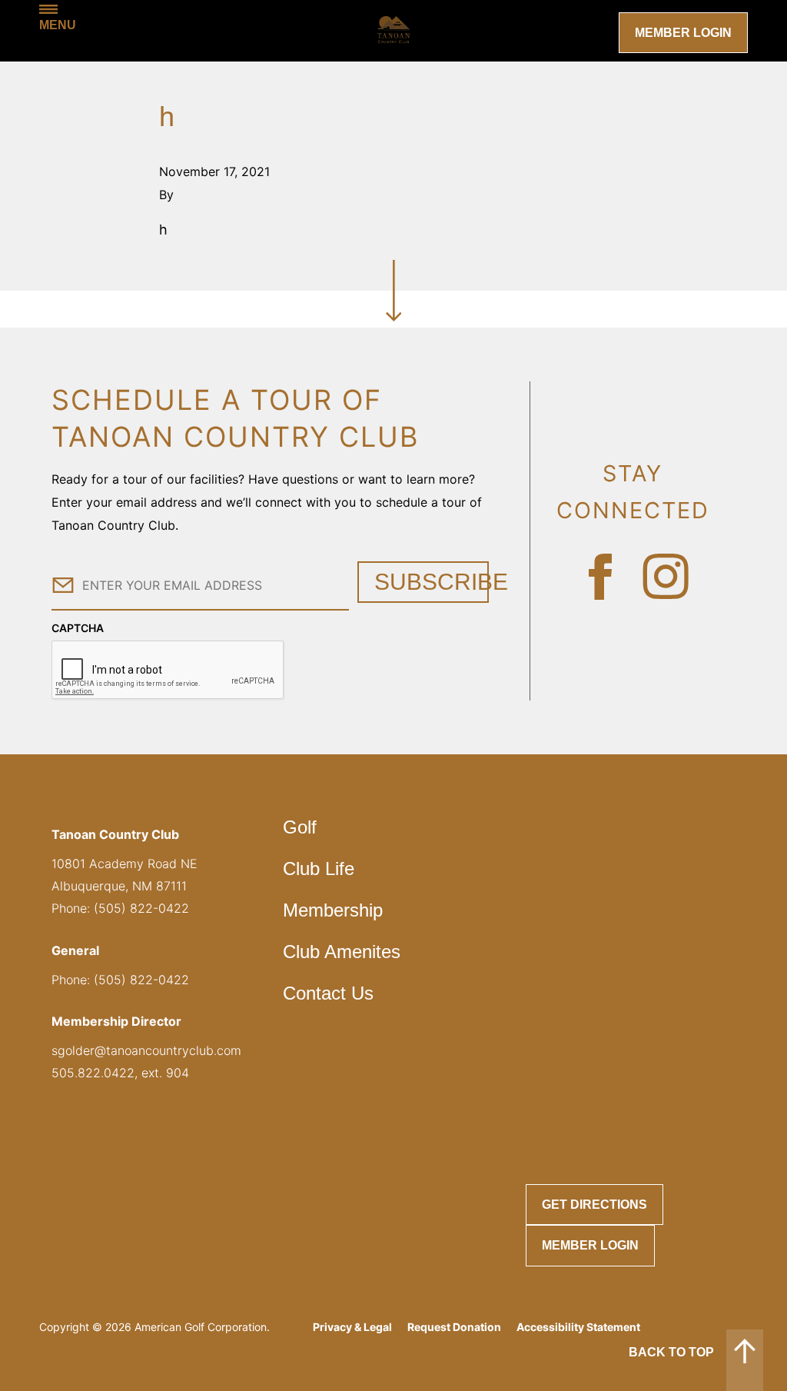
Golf (300, 827)
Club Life (318, 868)
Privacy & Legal (352, 1326)
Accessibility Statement (578, 1326)
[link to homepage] (393, 30)
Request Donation (454, 1326)
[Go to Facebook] (600, 577)
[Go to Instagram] (666, 577)
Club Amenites (341, 951)
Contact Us (328, 993)
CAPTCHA (77, 627)
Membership (333, 910)
